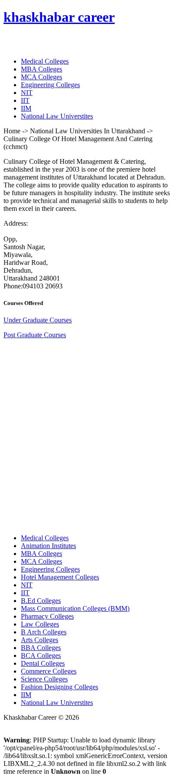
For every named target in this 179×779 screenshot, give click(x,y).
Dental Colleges (43, 663)
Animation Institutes (48, 545)
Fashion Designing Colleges (59, 687)
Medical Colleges (45, 61)
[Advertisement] (89, 435)
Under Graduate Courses (37, 320)
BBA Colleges (41, 647)
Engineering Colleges (50, 84)
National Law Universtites (57, 116)
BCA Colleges (41, 655)
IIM (26, 108)
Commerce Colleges (48, 671)
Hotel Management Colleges (60, 577)
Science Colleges (44, 679)
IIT (25, 100)
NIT (27, 92)
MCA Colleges (41, 77)
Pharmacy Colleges (47, 616)
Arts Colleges (39, 640)
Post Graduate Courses (34, 335)
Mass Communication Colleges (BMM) (75, 608)
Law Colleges (40, 624)
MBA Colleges (41, 69)
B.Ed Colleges (41, 600)
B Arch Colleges (43, 632)
